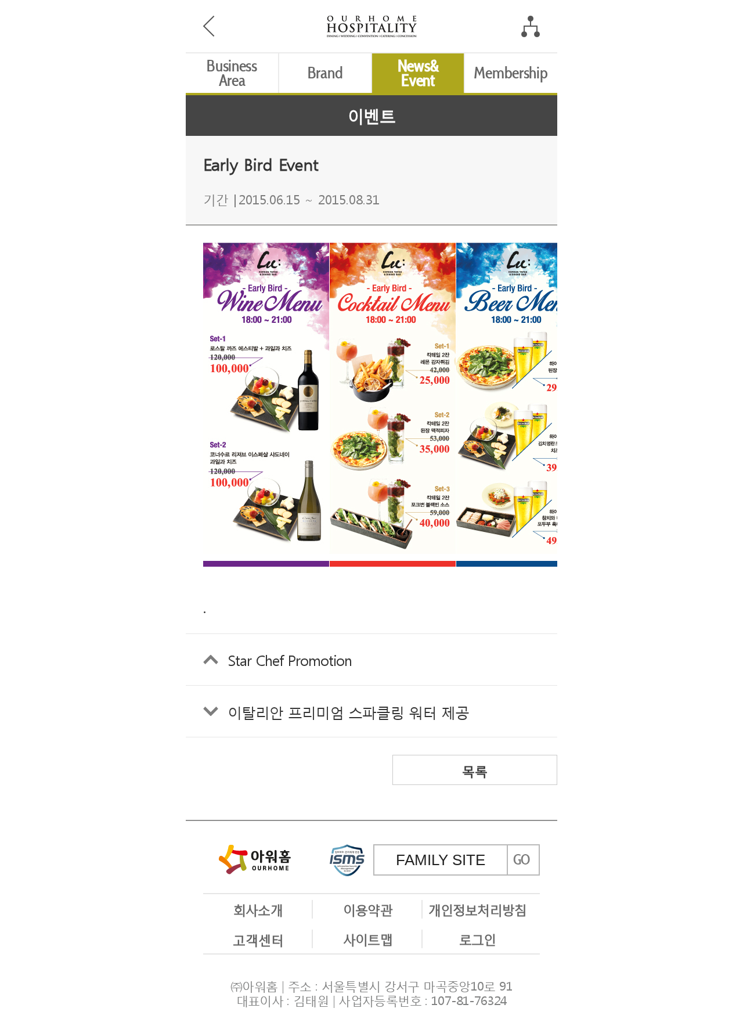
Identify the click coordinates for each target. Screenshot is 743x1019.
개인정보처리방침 (477, 908)
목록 (475, 770)
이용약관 (367, 908)
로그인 (477, 938)
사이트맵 (367, 938)
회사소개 (257, 908)
